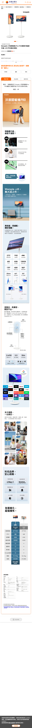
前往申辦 (17, 619)
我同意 (16, 726)
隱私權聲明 (12, 723)
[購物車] (28, 2)
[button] (15, 41)
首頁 (2, 7)
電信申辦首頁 (9, 7)
